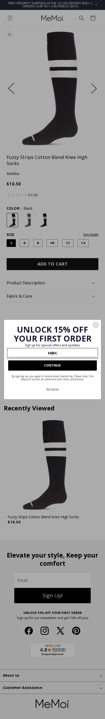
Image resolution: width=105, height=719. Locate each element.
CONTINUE (52, 365)
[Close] (96, 325)
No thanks (52, 389)
